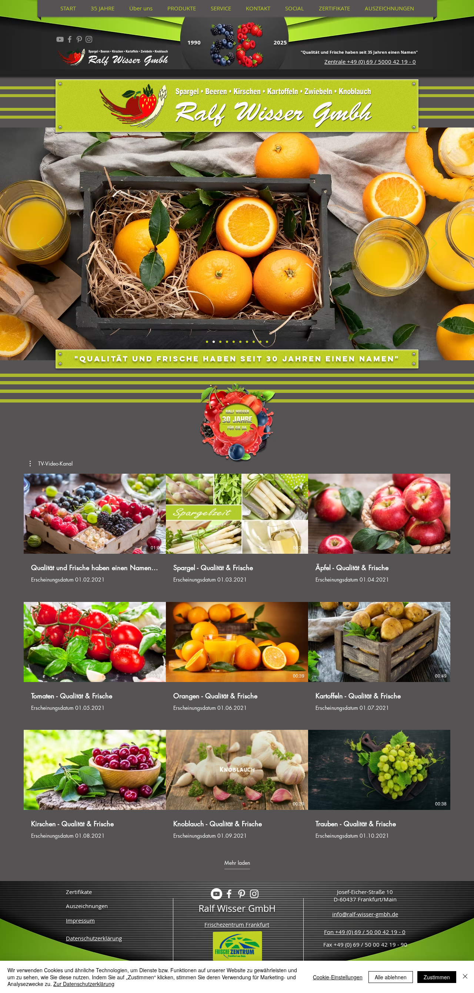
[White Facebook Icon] (229, 894)
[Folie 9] (247, 342)
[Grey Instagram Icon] (88, 39)
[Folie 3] (214, 342)
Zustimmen (437, 977)
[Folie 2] (207, 342)
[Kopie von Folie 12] (267, 342)
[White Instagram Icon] (254, 894)
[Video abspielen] (94, 513)
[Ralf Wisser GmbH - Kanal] (60, 39)
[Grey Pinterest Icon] (79, 39)
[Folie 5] (227, 342)
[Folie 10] (254, 342)
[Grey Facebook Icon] (69, 39)
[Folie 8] (240, 342)
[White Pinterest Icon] (241, 894)
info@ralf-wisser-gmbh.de (365, 914)
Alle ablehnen (391, 977)
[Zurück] (40, 244)
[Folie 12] (260, 342)
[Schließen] (465, 977)
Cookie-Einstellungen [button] (338, 977)
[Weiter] (433, 244)
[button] (51, 464)
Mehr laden (237, 863)
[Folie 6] (234, 342)
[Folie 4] (220, 342)
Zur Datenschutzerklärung (83, 983)
